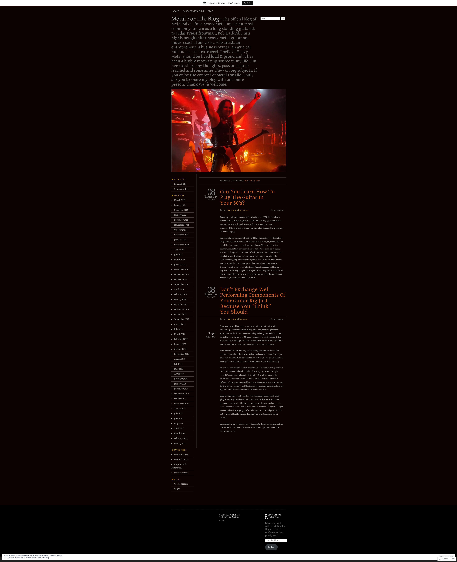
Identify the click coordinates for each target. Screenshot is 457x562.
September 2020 (181, 284)
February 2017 (180, 438)
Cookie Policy (45, 558)
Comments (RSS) (181, 189)
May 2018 (178, 369)
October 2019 (180, 314)
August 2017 (179, 408)
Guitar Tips (211, 337)
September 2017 (181, 403)
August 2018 (179, 359)
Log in (177, 489)
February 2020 (180, 294)
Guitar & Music (181, 459)
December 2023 (181, 210)
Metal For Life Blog (195, 18)
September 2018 (181, 354)
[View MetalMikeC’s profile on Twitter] (223, 521)
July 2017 (178, 413)
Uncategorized (243, 210)
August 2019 (179, 324)
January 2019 (180, 344)
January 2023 (180, 215)
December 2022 (181, 220)
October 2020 (180, 279)
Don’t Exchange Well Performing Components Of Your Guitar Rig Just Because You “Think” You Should (252, 300)
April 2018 (179, 374)
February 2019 (180, 339)
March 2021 (179, 259)
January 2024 (180, 205)
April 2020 (179, 289)
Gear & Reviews (181, 454)
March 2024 (179, 200)
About (176, 11)
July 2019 (178, 329)
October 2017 (180, 398)
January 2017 (180, 443)
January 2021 (180, 264)
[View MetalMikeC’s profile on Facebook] (220, 521)
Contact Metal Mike (193, 11)
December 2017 (181, 389)
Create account (181, 484)
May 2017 (178, 423)
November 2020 (181, 274)
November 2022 (181, 225)
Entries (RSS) (180, 184)
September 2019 (181, 319)
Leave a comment (277, 210)
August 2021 (179, 250)
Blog (210, 11)
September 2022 (181, 235)
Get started (247, 3)
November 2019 (181, 309)
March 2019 (179, 334)
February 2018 (180, 379)
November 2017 (181, 393)
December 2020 (181, 269)
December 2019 (181, 304)
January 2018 (180, 384)
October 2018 (180, 349)
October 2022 (180, 230)
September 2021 (181, 245)
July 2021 (178, 254)
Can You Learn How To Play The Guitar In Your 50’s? (247, 197)
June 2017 (178, 418)
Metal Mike (232, 210)
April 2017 (179, 428)
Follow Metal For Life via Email (273, 517)
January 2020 (180, 299)
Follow (271, 547)
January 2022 (180, 240)
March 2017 (179, 433)
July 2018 (178, 364)
